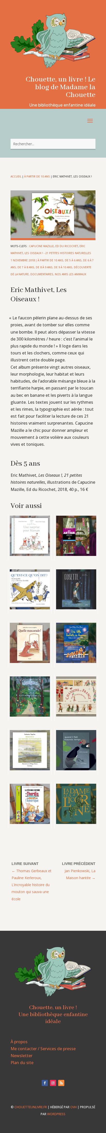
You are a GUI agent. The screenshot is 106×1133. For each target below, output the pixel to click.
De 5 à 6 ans (73, 260)
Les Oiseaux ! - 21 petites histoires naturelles (57, 253)
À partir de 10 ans (37, 176)
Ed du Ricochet (66, 246)
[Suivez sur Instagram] (53, 1083)
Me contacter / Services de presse (43, 1048)
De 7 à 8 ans (25, 267)
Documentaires (41, 274)
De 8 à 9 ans (44, 267)
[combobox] (53, 144)
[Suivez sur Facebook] (45, 1083)
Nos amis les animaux (70, 274)
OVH (73, 1107)
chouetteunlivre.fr (30, 1107)
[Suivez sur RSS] (61, 1083)
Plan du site (22, 1062)
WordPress (56, 1114)
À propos (19, 1042)
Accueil (16, 176)
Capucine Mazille (41, 246)
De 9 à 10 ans (63, 267)
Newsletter (21, 1055)
